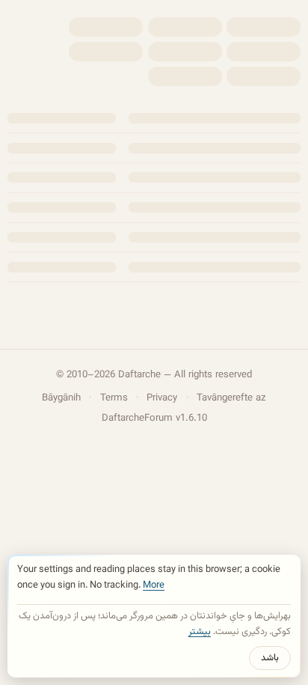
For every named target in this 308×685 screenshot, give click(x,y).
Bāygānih (61, 398)
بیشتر (199, 631)
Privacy (162, 398)
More (153, 585)
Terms (114, 398)
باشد (270, 658)
